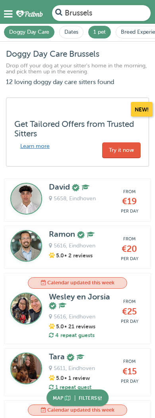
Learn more (35, 146)
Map (59, 398)
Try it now (121, 150)
